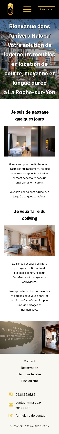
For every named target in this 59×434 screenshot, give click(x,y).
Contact (29, 361)
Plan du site (29, 381)
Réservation (46, 9)
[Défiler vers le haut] (54, 416)
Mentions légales (29, 374)
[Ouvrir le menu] (27, 9)
